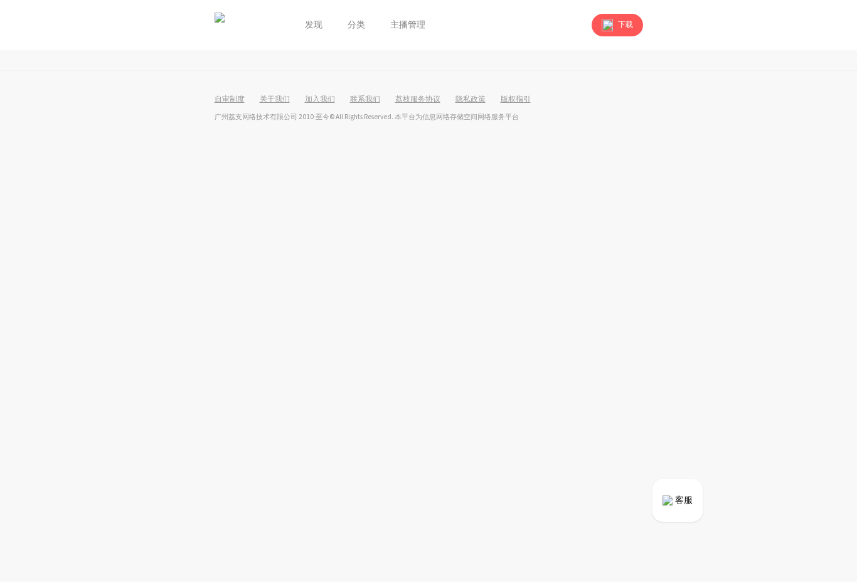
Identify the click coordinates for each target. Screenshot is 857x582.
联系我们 (365, 99)
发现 (313, 25)
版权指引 (516, 99)
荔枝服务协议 (417, 99)
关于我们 (275, 99)
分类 (356, 25)
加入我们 (320, 99)
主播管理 (407, 25)
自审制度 (230, 99)
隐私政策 (470, 99)
